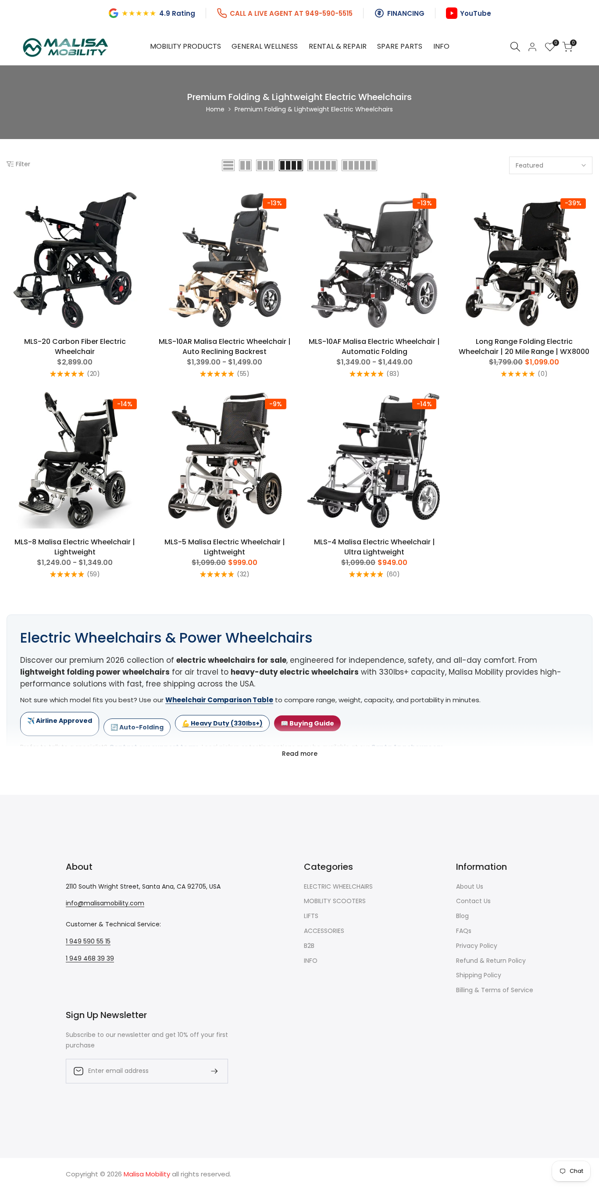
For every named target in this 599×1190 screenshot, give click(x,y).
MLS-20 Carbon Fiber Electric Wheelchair (75, 346)
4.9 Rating (177, 13)
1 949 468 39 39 (90, 958)
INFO (310, 960)
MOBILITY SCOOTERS (335, 901)
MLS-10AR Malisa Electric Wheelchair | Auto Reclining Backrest (225, 346)
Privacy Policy (476, 945)
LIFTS (311, 915)
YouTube (475, 13)
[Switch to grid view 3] (265, 165)
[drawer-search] (515, 47)
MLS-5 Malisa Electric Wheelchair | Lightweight (224, 547)
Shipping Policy (478, 975)
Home (215, 109)
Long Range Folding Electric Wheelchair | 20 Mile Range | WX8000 (524, 346)
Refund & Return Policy (491, 960)
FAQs (463, 930)
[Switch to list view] (228, 165)
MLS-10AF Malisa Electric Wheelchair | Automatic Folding (374, 346)
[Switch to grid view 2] (245, 165)
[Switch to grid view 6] (359, 165)
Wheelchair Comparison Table (219, 699)
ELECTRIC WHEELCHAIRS (338, 886)
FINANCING (405, 13)
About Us (469, 886)
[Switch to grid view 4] (291, 165)
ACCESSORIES (324, 930)
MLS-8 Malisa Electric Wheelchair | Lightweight (74, 547)
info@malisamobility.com (105, 903)
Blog (462, 915)
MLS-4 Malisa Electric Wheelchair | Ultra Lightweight (374, 547)
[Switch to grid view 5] (322, 165)
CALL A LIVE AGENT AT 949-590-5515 (291, 13)
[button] (11, 201)
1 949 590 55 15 (88, 941)
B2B (309, 945)
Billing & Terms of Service (494, 990)
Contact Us (473, 901)
